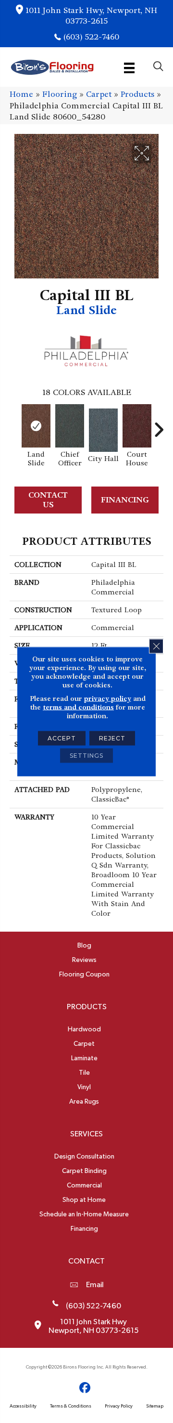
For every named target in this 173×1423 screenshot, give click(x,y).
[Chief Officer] (69, 426)
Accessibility (23, 1406)
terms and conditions (78, 707)
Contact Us (48, 499)
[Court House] (137, 426)
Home (21, 94)
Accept (62, 738)
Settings (86, 755)
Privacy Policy (119, 1406)
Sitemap (154, 1406)
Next (158, 425)
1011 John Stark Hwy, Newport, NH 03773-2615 (91, 15)
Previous (14, 425)
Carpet (98, 94)
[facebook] (85, 1388)
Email (95, 1285)
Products (137, 94)
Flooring (59, 94)
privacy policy (107, 698)
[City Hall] (103, 430)
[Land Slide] (36, 426)
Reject (112, 738)
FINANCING (125, 500)
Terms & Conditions (70, 1406)
